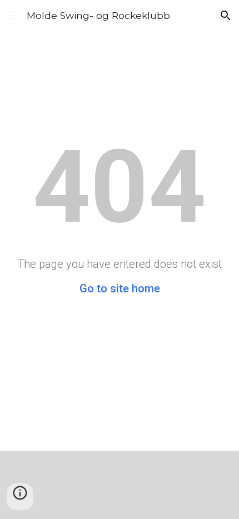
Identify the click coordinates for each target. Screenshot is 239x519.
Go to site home (119, 288)
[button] (13, 15)
